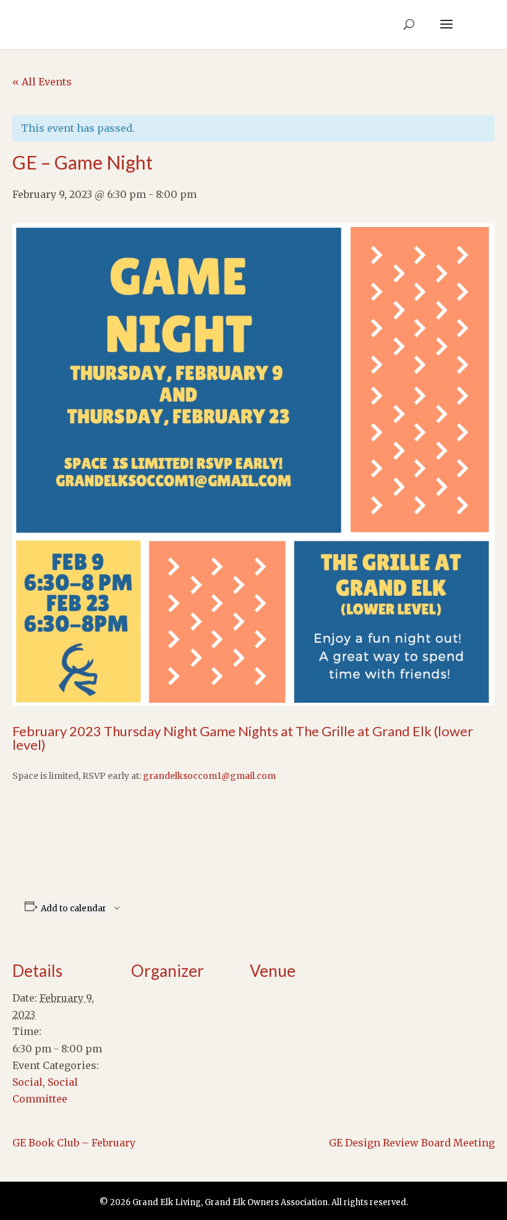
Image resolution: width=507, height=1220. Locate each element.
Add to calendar (73, 908)
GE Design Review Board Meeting (412, 1142)
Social (27, 1082)
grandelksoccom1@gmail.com (209, 775)
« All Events (42, 81)
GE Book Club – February (73, 1142)
